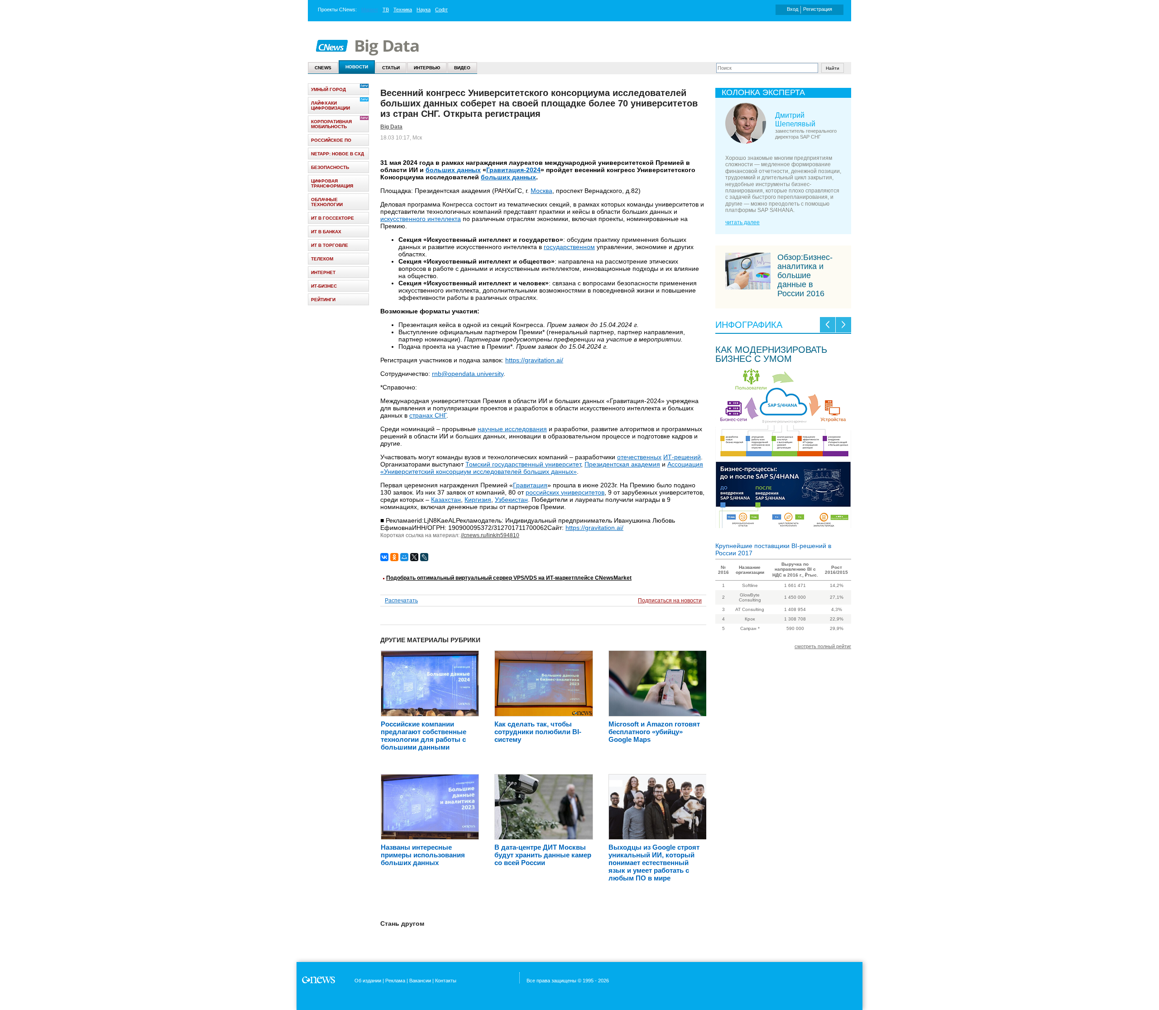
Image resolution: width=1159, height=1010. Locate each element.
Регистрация (817, 9)
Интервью (427, 67)
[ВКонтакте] (384, 557)
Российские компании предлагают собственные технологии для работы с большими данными (423, 735)
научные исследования (512, 429)
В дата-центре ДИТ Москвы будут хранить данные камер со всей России (542, 854)
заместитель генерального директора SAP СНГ (806, 133)
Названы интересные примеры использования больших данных (423, 854)
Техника (402, 9)
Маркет (369, 9)
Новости (356, 66)
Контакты (445, 980)
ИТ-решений (682, 457)
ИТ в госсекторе (332, 218)
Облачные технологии (327, 202)
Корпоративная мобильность (331, 124)
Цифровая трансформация (332, 183)
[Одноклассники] (394, 557)
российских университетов (565, 492)
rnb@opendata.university (467, 373)
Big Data (391, 127)
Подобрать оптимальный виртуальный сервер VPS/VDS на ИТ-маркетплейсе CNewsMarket (509, 578)
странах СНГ (427, 415)
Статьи (391, 67)
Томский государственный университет (523, 464)
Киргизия (478, 499)
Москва (541, 190)
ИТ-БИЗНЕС (324, 286)
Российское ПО (331, 140)
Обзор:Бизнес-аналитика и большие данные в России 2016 (805, 275)
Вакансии (420, 980)
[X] (414, 557)
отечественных (639, 457)
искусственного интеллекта (420, 218)
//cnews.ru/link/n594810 (490, 535)
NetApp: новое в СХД (337, 153)
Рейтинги (323, 299)
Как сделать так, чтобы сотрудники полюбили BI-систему (537, 731)
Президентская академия (622, 464)
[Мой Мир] (404, 557)
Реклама (395, 980)
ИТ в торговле (329, 245)
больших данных (453, 169)
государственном (569, 246)
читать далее (742, 222)
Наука (424, 9)
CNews (347, 9)
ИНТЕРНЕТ (323, 272)
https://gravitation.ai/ (534, 360)
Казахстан (446, 499)
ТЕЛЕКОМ (322, 258)
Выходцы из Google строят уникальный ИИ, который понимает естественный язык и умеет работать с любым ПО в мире (653, 862)
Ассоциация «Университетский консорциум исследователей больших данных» (541, 468)
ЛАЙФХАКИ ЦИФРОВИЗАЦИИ (330, 106)
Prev (827, 324)
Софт (441, 9)
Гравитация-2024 (513, 169)
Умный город (328, 89)
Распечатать (401, 600)
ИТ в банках (326, 231)
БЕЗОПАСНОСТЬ (330, 167)
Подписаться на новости (670, 600)
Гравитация (530, 485)
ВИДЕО (462, 67)
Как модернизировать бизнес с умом (771, 354)
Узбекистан (511, 499)
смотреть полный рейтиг (823, 646)
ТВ (386, 9)
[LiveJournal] (424, 557)
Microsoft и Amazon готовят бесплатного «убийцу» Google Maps (654, 731)
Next (843, 324)
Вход (792, 9)
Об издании (367, 980)
